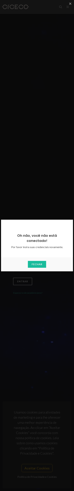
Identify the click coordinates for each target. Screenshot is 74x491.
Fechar (37, 264)
